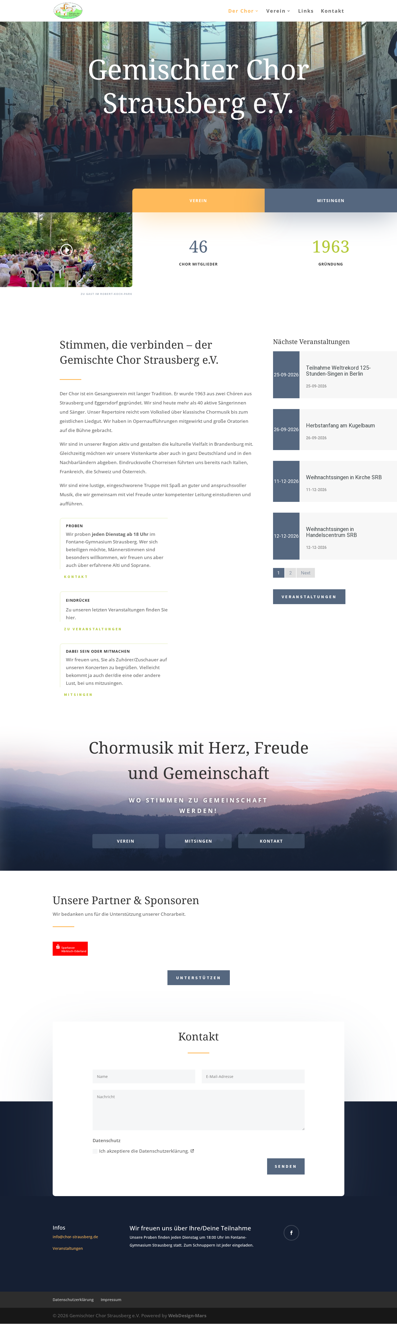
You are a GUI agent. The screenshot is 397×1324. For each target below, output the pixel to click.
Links (306, 11)
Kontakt (332, 11)
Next (306, 573)
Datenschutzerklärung (73, 1299)
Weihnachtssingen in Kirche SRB (344, 477)
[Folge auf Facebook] (291, 1233)
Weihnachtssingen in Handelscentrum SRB (331, 532)
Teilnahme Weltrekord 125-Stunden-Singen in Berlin (338, 371)
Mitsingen (78, 694)
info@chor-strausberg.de (75, 1236)
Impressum (111, 1299)
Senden (286, 1166)
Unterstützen (198, 977)
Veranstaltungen (309, 596)
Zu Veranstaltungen (93, 629)
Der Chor (241, 11)
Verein (276, 11)
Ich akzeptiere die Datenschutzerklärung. (144, 1151)
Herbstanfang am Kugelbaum (340, 425)
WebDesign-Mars (187, 1315)
